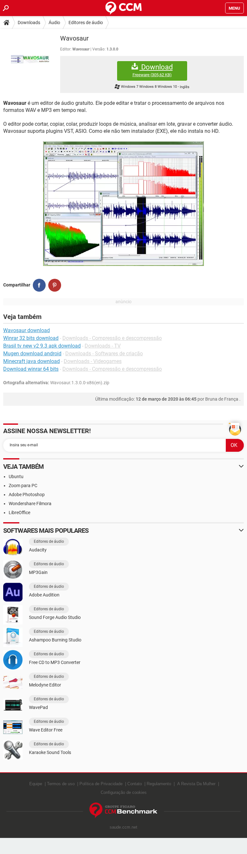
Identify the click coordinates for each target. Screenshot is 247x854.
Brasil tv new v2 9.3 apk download (42, 346)
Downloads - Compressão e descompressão (112, 338)
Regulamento (159, 783)
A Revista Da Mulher (196, 783)
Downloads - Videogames (93, 361)
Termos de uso (61, 783)
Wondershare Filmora (30, 503)
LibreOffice (19, 512)
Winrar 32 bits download (31, 338)
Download (153, 70)
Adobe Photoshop (27, 494)
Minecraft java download (31, 361)
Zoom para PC (23, 485)
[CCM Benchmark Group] (123, 810)
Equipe (35, 783)
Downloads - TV (103, 346)
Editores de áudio (86, 22)
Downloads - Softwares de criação (104, 353)
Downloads (29, 22)
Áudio (54, 22)
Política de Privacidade (101, 783)
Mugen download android (32, 353)
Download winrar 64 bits (31, 369)
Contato (134, 783)
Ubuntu (16, 476)
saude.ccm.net (123, 827)
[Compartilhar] (39, 285)
